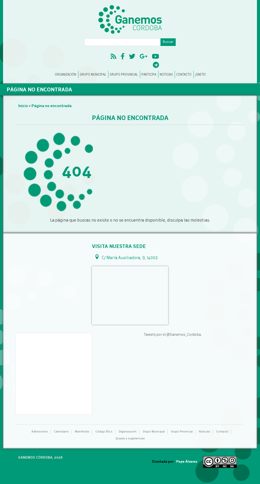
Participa (148, 74)
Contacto (183, 74)
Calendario (61, 431)
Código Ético (103, 431)
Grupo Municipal (93, 74)
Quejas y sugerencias (130, 438)
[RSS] (113, 57)
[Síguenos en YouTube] (155, 57)
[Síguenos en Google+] (144, 57)
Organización (65, 74)
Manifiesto (82, 431)
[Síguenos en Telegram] (156, 66)
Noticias (166, 74)
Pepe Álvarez (186, 461)
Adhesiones (39, 431)
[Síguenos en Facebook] (123, 57)
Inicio (23, 106)
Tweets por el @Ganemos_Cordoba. (173, 335)
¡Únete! (200, 74)
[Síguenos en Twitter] (132, 57)
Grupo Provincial (124, 74)
